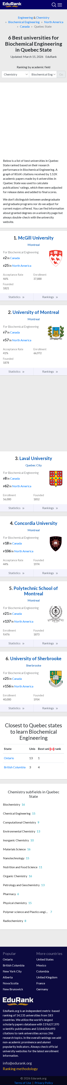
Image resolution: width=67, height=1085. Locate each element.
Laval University (33, 458)
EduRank (51, 56)
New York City (12, 971)
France (40, 983)
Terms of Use (22, 1082)
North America (53, 22)
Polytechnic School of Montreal (33, 590)
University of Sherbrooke (33, 658)
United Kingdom (46, 977)
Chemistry (42, 17)
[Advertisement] (33, 121)
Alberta (8, 977)
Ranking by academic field (33, 67)
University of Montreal (33, 312)
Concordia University (33, 523)
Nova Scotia (10, 983)
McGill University (34, 237)
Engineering (25, 17)
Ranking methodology (20, 1069)
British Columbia (14, 767)
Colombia (42, 971)
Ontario (9, 758)
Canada (25, 26)
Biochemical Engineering (24, 22)
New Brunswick (13, 989)
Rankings (48, 297)
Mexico (41, 965)
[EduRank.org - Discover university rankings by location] (12, 4)
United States (45, 959)
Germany (42, 989)
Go (61, 74)
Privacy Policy (44, 1082)
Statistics (15, 297)
